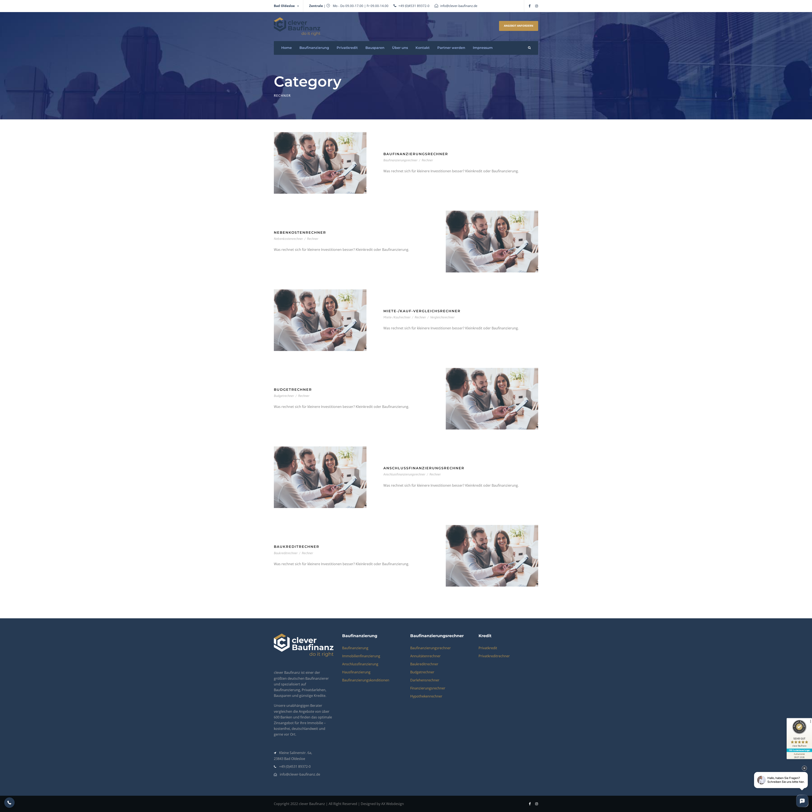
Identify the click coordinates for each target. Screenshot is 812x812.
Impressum (483, 48)
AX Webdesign (392, 803)
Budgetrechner (293, 390)
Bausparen (374, 48)
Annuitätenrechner (425, 656)
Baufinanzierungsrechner (415, 154)
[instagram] (536, 6)
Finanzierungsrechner (427, 688)
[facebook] (530, 6)
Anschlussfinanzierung (360, 664)
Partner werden (451, 48)
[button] (9, 802)
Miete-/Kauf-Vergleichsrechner (422, 311)
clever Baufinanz (312, 803)
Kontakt (423, 48)
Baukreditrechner (296, 547)
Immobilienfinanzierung (361, 656)
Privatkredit (347, 48)
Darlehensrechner (424, 680)
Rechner (427, 160)
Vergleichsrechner (442, 317)
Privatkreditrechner (494, 656)
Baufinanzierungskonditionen (365, 680)
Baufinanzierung (314, 48)
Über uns (400, 48)
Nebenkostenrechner (300, 233)
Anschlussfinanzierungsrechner (423, 468)
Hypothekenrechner (426, 696)
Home (286, 48)
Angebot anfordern (518, 26)
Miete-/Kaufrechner (396, 317)
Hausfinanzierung (356, 672)
